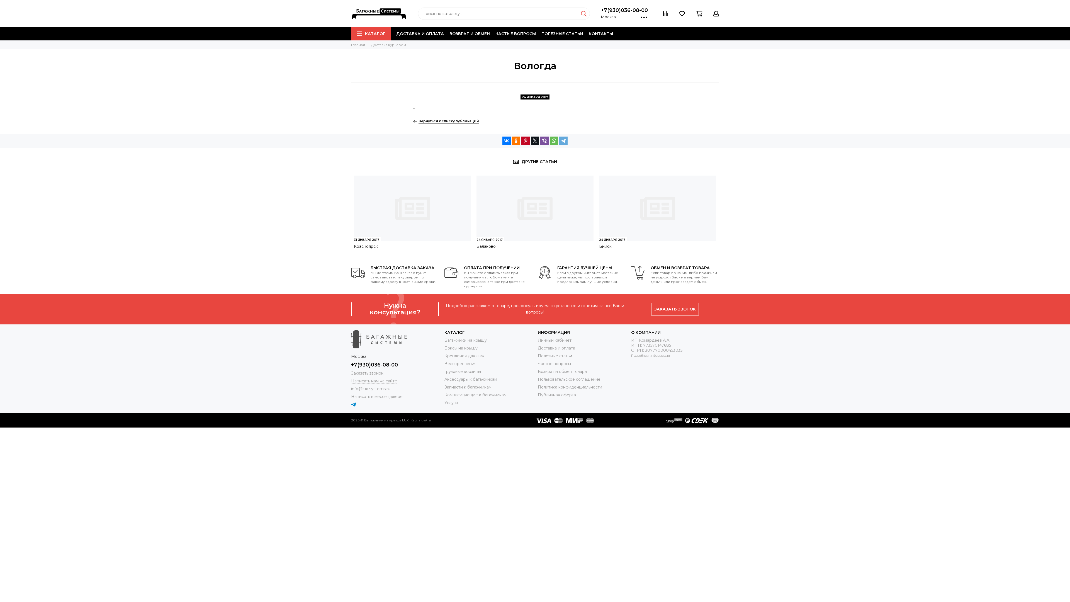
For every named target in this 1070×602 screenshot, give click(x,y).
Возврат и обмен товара (562, 371)
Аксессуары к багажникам (470, 379)
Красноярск (366, 246)
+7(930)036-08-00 (624, 10)
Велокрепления (460, 363)
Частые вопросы (515, 33)
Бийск (605, 246)
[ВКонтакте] (506, 141)
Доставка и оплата (420, 33)
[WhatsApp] (554, 141)
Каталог (375, 33)
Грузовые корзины (462, 371)
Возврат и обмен (469, 33)
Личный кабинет (555, 340)
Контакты (601, 33)
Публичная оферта (557, 394)
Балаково (486, 246)
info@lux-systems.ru (370, 388)
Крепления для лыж (464, 355)
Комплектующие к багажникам (475, 394)
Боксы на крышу (461, 348)
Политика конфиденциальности (570, 387)
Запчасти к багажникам (468, 387)
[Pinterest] (525, 141)
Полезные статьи (562, 33)
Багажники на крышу (465, 340)
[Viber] (544, 141)
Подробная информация (650, 356)
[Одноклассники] (516, 141)
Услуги (451, 402)
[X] (535, 141)
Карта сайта (420, 420)
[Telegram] (563, 141)
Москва (608, 16)
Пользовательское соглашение (569, 379)
